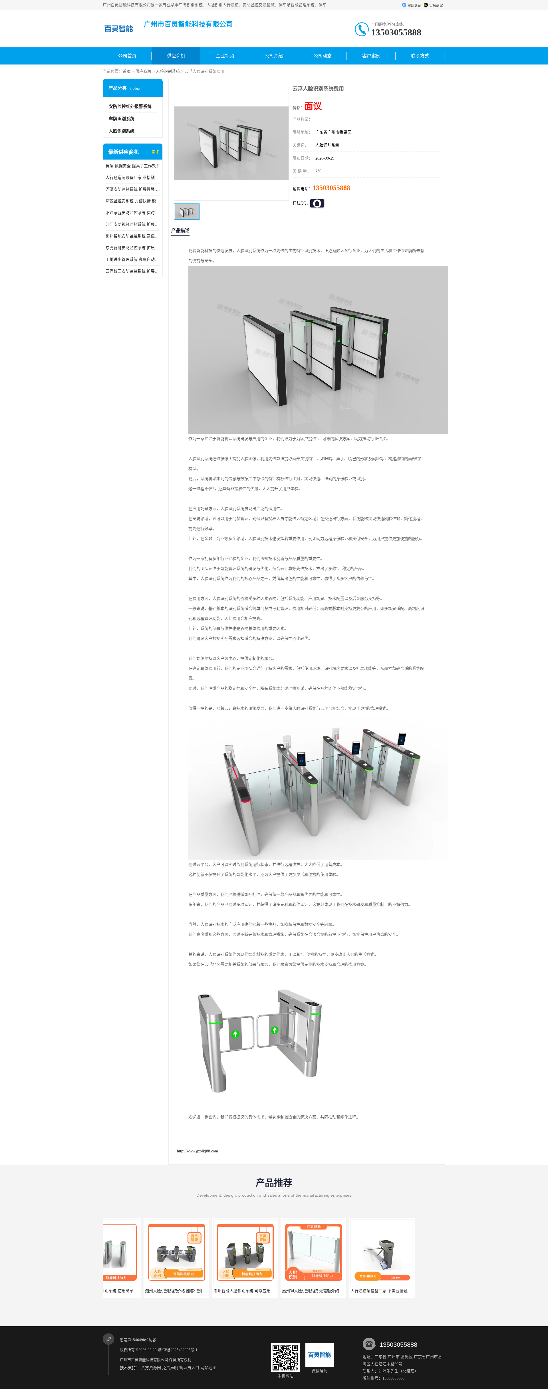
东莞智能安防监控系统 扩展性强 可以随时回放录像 (133, 248)
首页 (127, 71)
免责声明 (170, 1368)
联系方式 (420, 55)
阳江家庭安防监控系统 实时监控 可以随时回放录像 (133, 213)
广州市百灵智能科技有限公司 (144, 1360)
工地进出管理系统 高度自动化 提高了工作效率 (133, 259)
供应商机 (176, 55)
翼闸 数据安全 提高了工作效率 (133, 166)
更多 (156, 152)
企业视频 (225, 55)
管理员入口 (189, 1368)
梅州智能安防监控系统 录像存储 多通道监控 (133, 236)
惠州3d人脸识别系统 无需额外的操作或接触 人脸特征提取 (292, 1291)
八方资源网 (151, 1368)
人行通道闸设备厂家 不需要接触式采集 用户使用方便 (357, 1291)
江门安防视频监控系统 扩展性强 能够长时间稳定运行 (133, 224)
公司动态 (322, 55)
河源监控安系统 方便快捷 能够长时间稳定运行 (133, 201)
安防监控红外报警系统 (130, 106)
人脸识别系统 (168, 71)
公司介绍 (274, 55)
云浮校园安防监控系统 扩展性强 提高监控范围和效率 (133, 271)
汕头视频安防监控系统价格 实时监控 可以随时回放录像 (427, 1291)
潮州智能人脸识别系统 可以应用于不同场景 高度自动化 (222, 1291)
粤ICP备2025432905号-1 (178, 1350)
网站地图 (208, 1368)
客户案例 (371, 55)
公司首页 (127, 55)
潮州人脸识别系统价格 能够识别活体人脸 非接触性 (149, 1291)
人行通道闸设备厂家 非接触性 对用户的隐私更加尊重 (133, 178)
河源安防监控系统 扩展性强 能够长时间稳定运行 (133, 189)
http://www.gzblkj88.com (197, 1151)
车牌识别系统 (121, 118)
